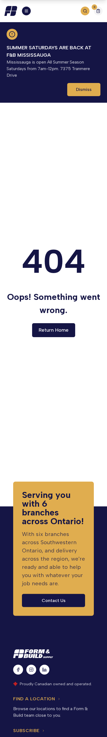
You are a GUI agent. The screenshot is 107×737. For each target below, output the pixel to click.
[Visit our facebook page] (18, 670)
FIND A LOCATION (34, 698)
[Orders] (98, 11)
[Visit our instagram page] (31, 670)
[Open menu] (26, 11)
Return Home (54, 330)
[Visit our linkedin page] (44, 670)
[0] (98, 11)
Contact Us (54, 600)
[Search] (85, 11)
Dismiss (84, 89)
